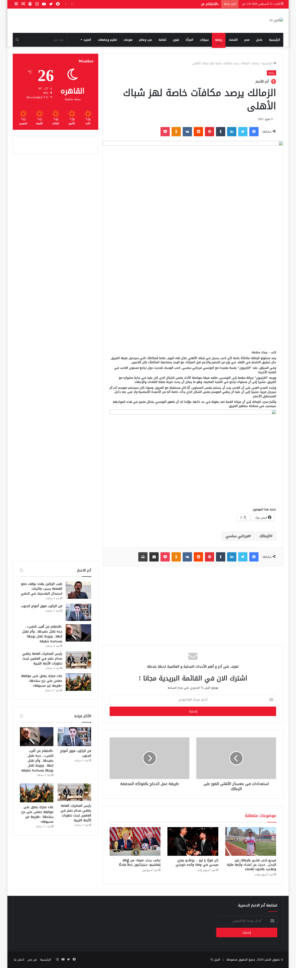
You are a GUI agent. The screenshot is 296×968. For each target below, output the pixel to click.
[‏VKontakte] (187, 131)
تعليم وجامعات (107, 40)
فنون (176, 40)
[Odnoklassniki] (176, 131)
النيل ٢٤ (215, 959)
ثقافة (162, 40)
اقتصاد (233, 40)
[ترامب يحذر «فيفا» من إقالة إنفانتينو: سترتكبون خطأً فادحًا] (135, 841)
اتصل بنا (19, 959)
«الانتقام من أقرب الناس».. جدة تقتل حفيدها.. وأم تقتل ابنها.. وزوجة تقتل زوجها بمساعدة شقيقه (143, 4)
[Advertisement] (193, 311)
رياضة (218, 40)
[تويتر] (242, 131)
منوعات (128, 40)
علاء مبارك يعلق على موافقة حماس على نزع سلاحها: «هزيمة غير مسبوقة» (41, 681)
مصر (247, 40)
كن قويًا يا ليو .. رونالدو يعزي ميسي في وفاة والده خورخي (197, 862)
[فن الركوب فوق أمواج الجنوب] (78, 612)
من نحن (32, 959)
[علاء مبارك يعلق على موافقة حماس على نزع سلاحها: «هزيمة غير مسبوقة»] (78, 682)
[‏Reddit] (198, 131)
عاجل (259, 40)
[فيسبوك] (254, 131)
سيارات (204, 40)
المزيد (87, 40)
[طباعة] (143, 557)
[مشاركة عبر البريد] (154, 557)
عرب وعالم (145, 40)
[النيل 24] (276, 21)
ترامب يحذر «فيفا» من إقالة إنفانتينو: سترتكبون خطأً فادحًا (139, 862)
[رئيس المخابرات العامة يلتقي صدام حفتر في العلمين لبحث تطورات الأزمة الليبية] (78, 660)
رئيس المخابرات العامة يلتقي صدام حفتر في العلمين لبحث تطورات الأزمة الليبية (42, 659)
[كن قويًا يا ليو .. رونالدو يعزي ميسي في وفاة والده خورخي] (192, 841)
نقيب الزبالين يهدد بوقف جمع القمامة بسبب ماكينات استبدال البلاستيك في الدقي (41, 589)
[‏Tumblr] (220, 131)
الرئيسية (274, 40)
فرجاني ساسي (237, 536)
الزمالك (265, 536)
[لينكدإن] (231, 131)
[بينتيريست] (209, 131)
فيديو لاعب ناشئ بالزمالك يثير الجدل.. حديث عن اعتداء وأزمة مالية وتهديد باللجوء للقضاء (251, 864)
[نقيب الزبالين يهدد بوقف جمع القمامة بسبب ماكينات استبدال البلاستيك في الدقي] (78, 590)
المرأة (189, 40)
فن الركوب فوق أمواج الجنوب (41, 606)
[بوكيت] (165, 131)
